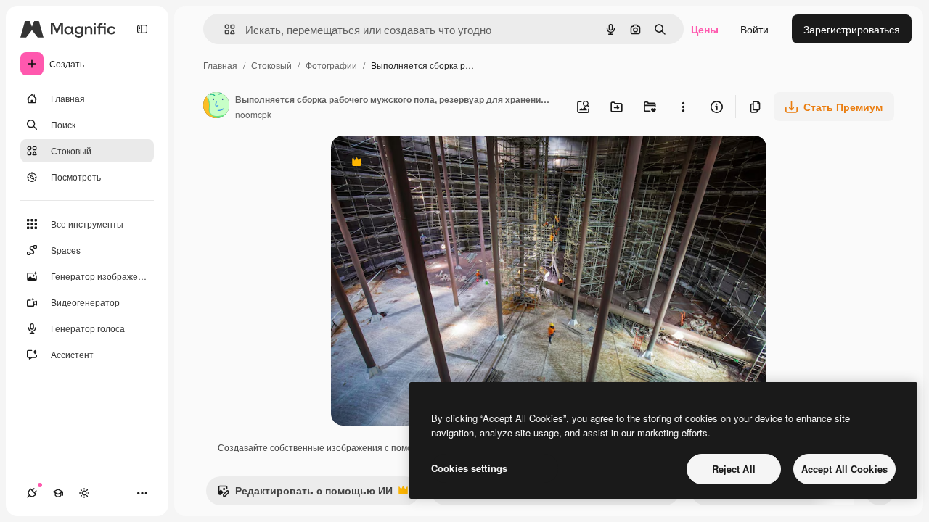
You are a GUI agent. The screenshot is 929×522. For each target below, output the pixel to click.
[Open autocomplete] (224, 29)
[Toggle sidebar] (142, 29)
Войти (754, 29)
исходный (428, 163)
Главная (220, 65)
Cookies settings (469, 468)
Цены (705, 29)
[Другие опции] (682, 106)
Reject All (734, 469)
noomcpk (253, 114)
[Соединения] (32, 493)
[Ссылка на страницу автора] (216, 106)
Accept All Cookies (844, 469)
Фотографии (331, 65)
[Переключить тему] (84, 493)
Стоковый (271, 65)
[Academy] (58, 493)
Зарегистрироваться (851, 29)
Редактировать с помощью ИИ (305, 494)
